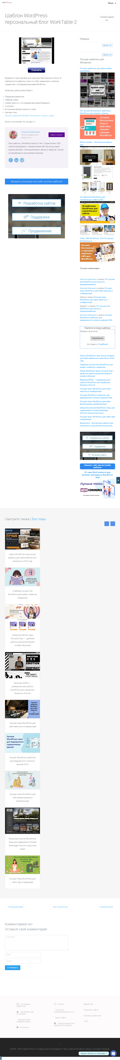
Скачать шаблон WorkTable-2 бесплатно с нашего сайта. (29, 116)
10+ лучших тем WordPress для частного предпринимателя (97, 282)
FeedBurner (103, 344)
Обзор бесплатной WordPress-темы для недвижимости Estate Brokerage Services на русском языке (97, 410)
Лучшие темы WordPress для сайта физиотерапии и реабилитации (22, 797)
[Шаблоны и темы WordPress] (7, 2)
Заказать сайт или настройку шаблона (97, 466)
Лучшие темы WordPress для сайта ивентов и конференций (96, 291)
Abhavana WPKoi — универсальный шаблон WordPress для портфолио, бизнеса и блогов (95, 382)
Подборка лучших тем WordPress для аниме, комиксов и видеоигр (22, 594)
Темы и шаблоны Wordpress (74, 1049)
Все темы (39, 519)
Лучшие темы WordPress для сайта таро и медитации (22, 880)
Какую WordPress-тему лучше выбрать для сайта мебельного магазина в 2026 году (97, 358)
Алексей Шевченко (30, 132)
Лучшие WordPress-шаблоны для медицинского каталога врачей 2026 (96, 317)
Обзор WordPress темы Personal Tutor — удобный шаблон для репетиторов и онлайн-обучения (97, 373)
